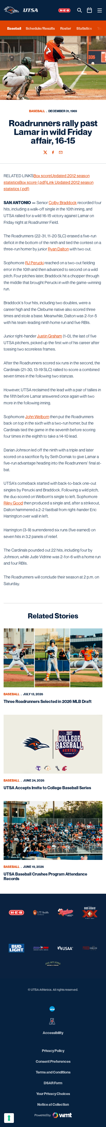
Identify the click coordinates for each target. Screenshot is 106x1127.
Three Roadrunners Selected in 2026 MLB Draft (48, 701)
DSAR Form (53, 1083)
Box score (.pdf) (33, 182)
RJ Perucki (34, 262)
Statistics (84, 28)
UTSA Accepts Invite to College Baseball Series (47, 787)
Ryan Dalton (58, 248)
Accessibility (53, 1032)
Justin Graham (49, 336)
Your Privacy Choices (53, 1093)
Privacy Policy (53, 1050)
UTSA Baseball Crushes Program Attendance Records (45, 876)
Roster (65, 28)
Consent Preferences (53, 1061)
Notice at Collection (53, 1104)
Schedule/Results (40, 28)
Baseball (37, 111)
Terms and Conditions (53, 1072)
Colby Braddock (63, 202)
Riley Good (13, 502)
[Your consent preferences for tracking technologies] (9, 1118)
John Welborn (37, 416)
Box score (42, 175)
